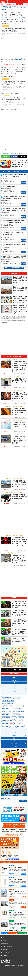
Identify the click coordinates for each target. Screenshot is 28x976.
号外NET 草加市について (7, 955)
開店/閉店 (20, 4)
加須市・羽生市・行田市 (7, 706)
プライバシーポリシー (7, 952)
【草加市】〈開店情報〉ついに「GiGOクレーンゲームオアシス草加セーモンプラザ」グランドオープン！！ (19, 440)
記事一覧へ (14, 153)
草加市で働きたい (8, 171)
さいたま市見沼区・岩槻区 (8, 700)
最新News (9, 4)
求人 (14, 4)
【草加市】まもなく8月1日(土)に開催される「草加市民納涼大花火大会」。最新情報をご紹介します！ (19, 396)
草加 (16, 320)
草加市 (3, 711)
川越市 (13, 726)
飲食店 (22, 320)
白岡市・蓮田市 (5, 708)
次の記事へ (22, 153)
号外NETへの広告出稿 (7, 946)
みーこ (8, 322)
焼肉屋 (8, 320)
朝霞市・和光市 (7, 723)
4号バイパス (4, 318)
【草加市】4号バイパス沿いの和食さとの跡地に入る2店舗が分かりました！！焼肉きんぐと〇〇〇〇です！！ (13, 99)
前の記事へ (6, 153)
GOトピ (2, 4)
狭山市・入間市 (5, 726)
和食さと (19, 318)
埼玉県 (20, 12)
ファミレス (10, 318)
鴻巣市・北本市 (5, 714)
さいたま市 (16, 697)
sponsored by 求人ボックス (19, 171)
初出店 (15, 318)
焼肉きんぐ (18, 59)
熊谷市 (22, 711)
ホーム (3, 937)
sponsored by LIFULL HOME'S (18, 862)
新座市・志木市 (18, 720)
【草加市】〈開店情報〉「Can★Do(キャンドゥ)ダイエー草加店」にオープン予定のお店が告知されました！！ (19, 559)
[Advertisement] (14, 340)
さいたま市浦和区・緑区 (7, 703)
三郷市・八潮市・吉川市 (13, 711)
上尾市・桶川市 (15, 714)
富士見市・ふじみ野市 (7, 720)
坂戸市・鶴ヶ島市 (6, 717)
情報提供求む (5, 943)
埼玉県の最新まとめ (6, 697)
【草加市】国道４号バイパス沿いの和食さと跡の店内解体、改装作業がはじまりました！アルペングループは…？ (13, 83)
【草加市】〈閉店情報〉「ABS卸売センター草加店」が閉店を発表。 (18, 640)
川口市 (14, 717)
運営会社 (4, 940)
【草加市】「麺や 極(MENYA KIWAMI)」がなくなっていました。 (19, 380)
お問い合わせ (5, 949)
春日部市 (14, 708)
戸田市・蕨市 (21, 717)
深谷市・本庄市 (20, 726)
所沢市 (17, 723)
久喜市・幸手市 (19, 706)
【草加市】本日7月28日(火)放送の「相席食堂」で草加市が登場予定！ (19, 496)
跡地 (19, 320)
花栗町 (12, 320)
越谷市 (19, 708)
